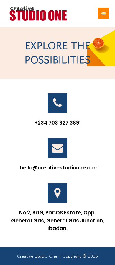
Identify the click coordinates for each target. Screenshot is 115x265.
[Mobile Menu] (103, 13)
